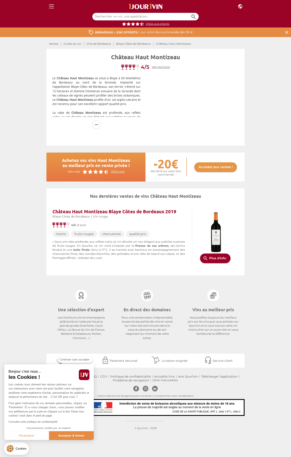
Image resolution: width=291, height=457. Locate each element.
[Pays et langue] (240, 6)
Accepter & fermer (71, 435)
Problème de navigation (131, 380)
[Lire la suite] (96, 124)
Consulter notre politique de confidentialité (33, 421)
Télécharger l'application (219, 376)
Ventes (53, 43)
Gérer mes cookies (165, 380)
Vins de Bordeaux (98, 43)
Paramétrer (26, 435)
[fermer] (286, 32)
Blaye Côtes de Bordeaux (133, 43)
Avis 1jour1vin (188, 376)
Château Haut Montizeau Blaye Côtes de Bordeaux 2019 (114, 211)
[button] (16, 448)
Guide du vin (72, 43)
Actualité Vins (164, 376)
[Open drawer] (51, 6)
